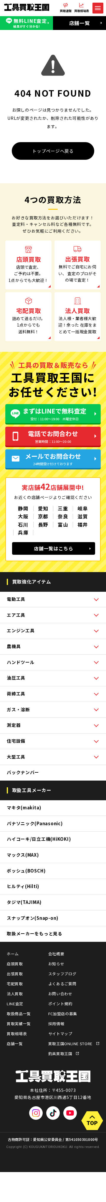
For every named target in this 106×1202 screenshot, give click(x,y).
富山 (63, 524)
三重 (63, 508)
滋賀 (82, 516)
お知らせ (56, 963)
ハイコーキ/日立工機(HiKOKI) (39, 839)
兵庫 (23, 532)
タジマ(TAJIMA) (24, 902)
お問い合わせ (60, 993)
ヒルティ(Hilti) (23, 886)
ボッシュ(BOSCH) (26, 871)
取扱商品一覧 (19, 1013)
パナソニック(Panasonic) (35, 823)
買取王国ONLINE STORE (70, 1043)
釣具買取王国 (60, 1053)
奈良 (63, 516)
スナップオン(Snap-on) (32, 918)
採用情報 (56, 1023)
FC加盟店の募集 (62, 1013)
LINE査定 (15, 1003)
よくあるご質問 (62, 983)
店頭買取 (15, 963)
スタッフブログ (62, 973)
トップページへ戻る (53, 151)
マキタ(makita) (24, 807)
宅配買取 (15, 983)
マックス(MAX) (23, 855)
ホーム (13, 953)
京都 (43, 516)
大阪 (23, 516)
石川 (23, 524)
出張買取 (15, 973)
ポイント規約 (60, 1003)
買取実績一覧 (19, 1023)
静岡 (23, 508)
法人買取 (15, 993)
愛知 (43, 508)
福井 (82, 524)
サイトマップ (60, 1033)
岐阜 (82, 508)
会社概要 (56, 953)
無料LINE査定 (30, 22)
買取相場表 (17, 1033)
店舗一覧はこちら (53, 548)
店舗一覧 (79, 22)
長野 (43, 524)
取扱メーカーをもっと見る (34, 933)
